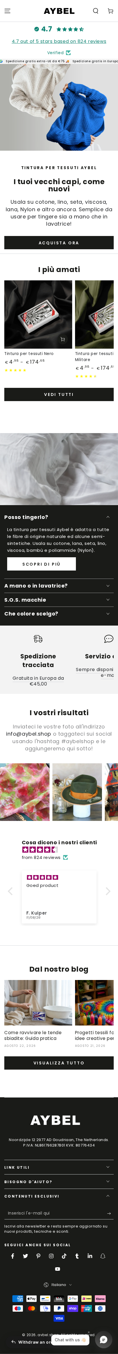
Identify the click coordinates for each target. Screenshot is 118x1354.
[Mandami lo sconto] (110, 1213)
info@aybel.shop (28, 733)
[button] (95, 11)
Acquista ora (59, 243)
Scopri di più (41, 564)
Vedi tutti (59, 394)
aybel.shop (48, 1334)
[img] (62, 849)
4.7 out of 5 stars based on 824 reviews (59, 41)
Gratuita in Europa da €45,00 (38, 681)
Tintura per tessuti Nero (29, 353)
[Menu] (7, 11)
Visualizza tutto (59, 1063)
